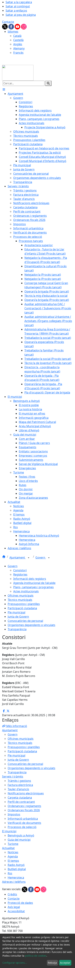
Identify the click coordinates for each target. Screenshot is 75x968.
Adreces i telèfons (14, 882)
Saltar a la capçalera (19, 2)
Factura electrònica (20, 785)
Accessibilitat (16, 911)
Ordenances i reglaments (24, 806)
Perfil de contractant (21, 802)
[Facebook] (11, 26)
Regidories (20, 574)
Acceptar (65, 962)
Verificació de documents (24, 823)
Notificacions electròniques (26, 793)
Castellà (18, 40)
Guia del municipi (19, 840)
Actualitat (8, 848)
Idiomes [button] (13, 31)
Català (17, 36)
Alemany (19, 48)
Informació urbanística (23, 819)
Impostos (14, 814)
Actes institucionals (26, 591)
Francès (18, 53)
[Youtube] (18, 26)
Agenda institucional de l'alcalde (34, 583)
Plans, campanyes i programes (33, 587)
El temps (13, 861)
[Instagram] (24, 26)
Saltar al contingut (18, 6)
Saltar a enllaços (16, 10)
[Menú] (4, 89)
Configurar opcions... (14, 962)
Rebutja (52, 962)
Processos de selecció (22, 827)
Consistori (20, 570)
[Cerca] (48, 83)
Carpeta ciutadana (20, 797)
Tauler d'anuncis (18, 789)
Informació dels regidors (29, 579)
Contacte (8, 22)
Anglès (17, 44)
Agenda (13, 856)
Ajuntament (17, 557)
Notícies (13, 852)
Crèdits (12, 894)
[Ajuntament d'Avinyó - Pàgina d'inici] (17, 72)
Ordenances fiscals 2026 (24, 810)
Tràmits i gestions (19, 781)
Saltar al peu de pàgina (21, 15)
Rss (10, 873)
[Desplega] (29, 557)
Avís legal (14, 907)
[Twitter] (5, 26)
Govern (40, 557)
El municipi (9, 831)
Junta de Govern (18, 617)
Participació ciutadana (22, 608)
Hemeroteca (16, 877)
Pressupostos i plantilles (24, 604)
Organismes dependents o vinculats (31, 625)
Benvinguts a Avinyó (21, 835)
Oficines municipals (20, 595)
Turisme (13, 844)
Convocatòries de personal (25, 621)
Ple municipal (16, 612)
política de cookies (35, 955)
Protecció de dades (20, 903)
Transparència (17, 629)
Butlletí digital (17, 869)
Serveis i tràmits (12, 776)
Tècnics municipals (20, 600)
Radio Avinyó (16, 865)
